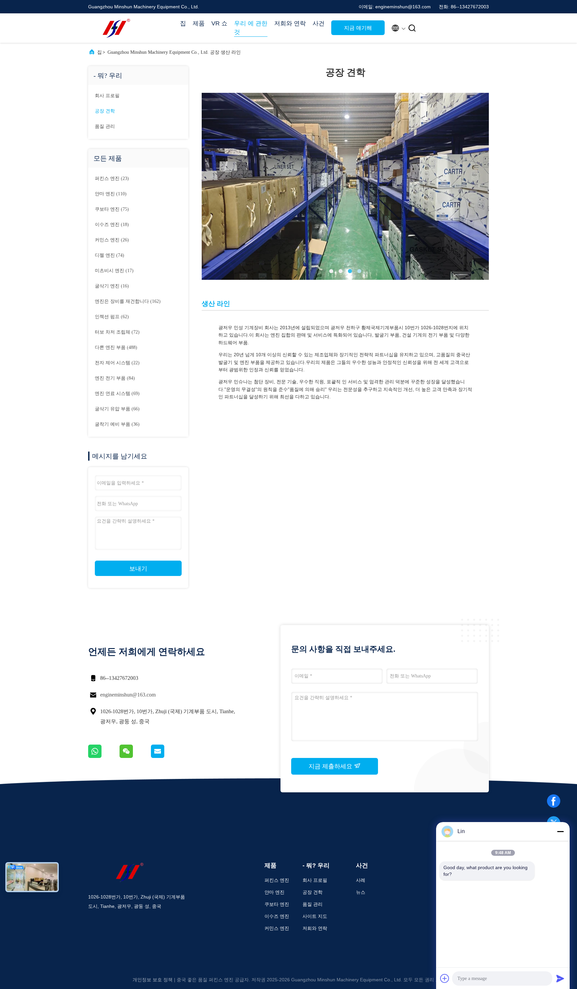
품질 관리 (105, 126)
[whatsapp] (104, 756)
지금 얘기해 (358, 28)
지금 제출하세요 (331, 766)
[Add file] (444, 978)
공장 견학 (105, 111)
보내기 (138, 568)
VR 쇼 (219, 23)
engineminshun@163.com (128, 695)
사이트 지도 (315, 916)
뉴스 (360, 892)
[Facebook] (553, 801)
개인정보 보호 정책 (153, 979)
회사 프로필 (107, 95)
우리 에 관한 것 (250, 27)
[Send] (560, 978)
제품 (199, 23)
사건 (319, 23)
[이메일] (166, 756)
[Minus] (560, 831)
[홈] (115, 28)
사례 (360, 880)
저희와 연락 (290, 23)
